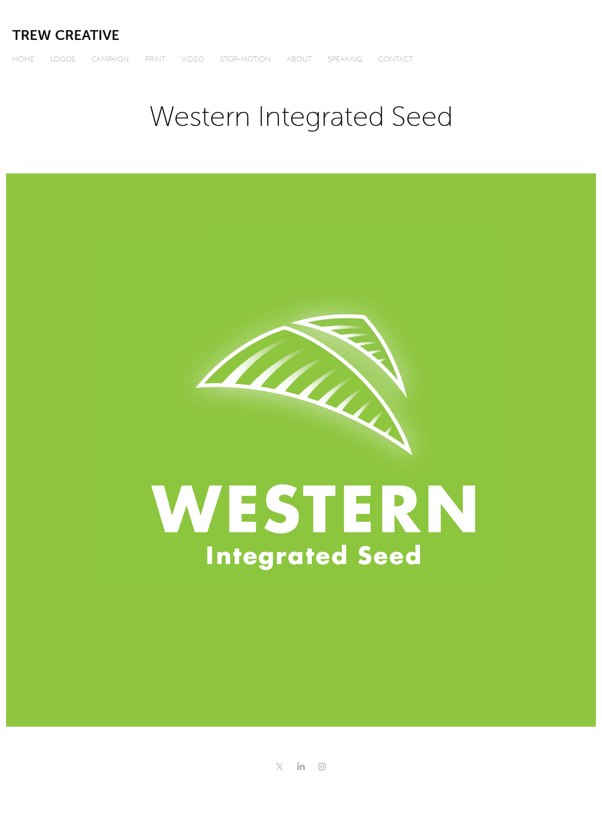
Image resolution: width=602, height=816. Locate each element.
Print (155, 58)
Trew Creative (65, 35)
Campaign (110, 58)
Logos (62, 58)
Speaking (345, 58)
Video (193, 58)
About (299, 58)
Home (23, 58)
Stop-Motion (245, 58)
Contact (395, 58)
